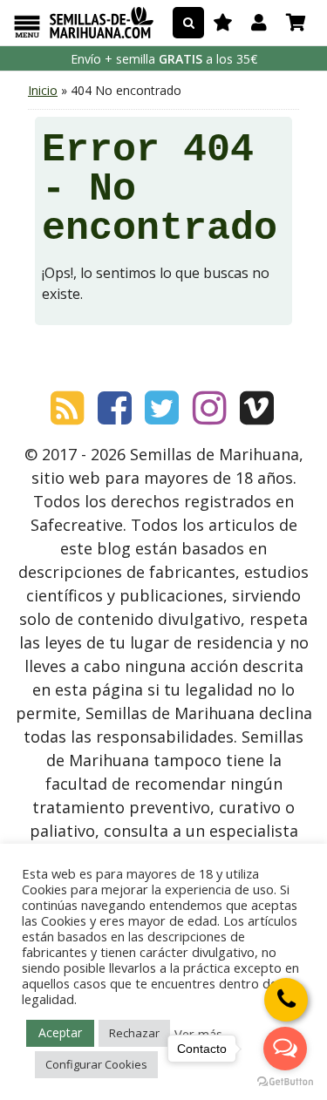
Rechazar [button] (134, 1033)
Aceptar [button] (60, 1032)
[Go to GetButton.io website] (285, 1082)
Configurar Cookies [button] (96, 1064)
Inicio (43, 90)
